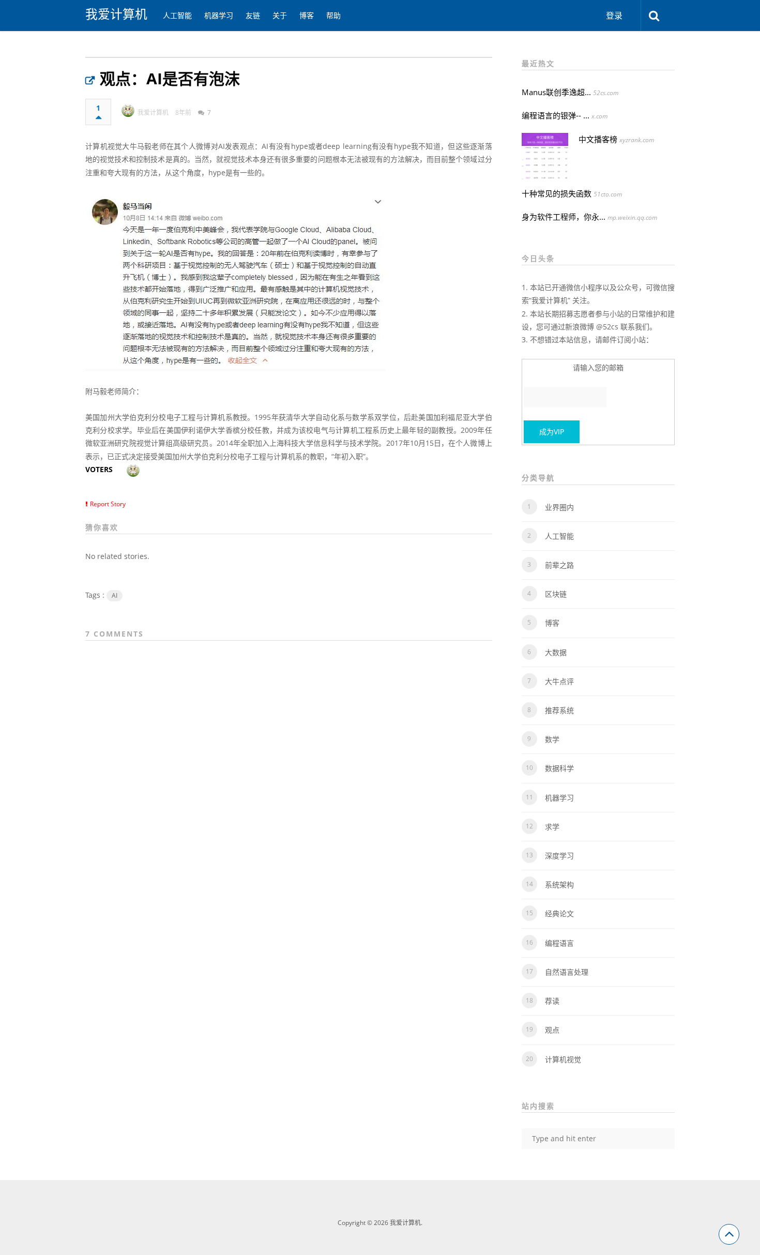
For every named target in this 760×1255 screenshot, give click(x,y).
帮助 (333, 15)
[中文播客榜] (545, 156)
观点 (552, 1030)
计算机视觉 (563, 1059)
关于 (279, 15)
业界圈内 (559, 507)
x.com (599, 116)
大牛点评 (559, 681)
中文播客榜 (598, 139)
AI (114, 595)
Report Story (108, 504)
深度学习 (559, 855)
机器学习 (218, 15)
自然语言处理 (566, 972)
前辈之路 (559, 565)
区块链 (556, 594)
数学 (552, 739)
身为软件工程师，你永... (563, 216)
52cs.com (605, 92)
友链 (253, 15)
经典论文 (559, 913)
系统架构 (559, 884)
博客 (306, 15)
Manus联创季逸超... (556, 92)
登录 (614, 15)
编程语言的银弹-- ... (555, 115)
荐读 (552, 1001)
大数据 (556, 652)
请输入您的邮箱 (598, 367)
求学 (552, 826)
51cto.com (608, 194)
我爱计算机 (116, 14)
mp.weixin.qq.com (632, 217)
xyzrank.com (636, 139)
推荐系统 (559, 710)
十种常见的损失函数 (556, 193)
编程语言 (559, 943)
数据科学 (559, 768)
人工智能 (177, 15)
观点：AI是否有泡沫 (170, 78)
